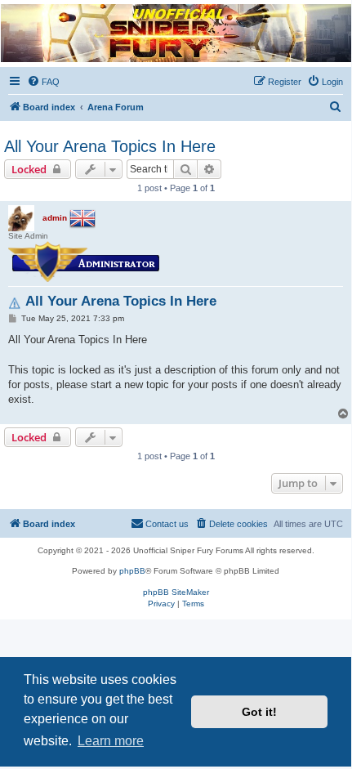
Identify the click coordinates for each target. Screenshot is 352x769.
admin (54, 217)
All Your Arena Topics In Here (110, 146)
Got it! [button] (259, 711)
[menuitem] (43, 82)
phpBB (132, 570)
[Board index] (174, 33)
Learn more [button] (111, 741)
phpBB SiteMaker (176, 592)
